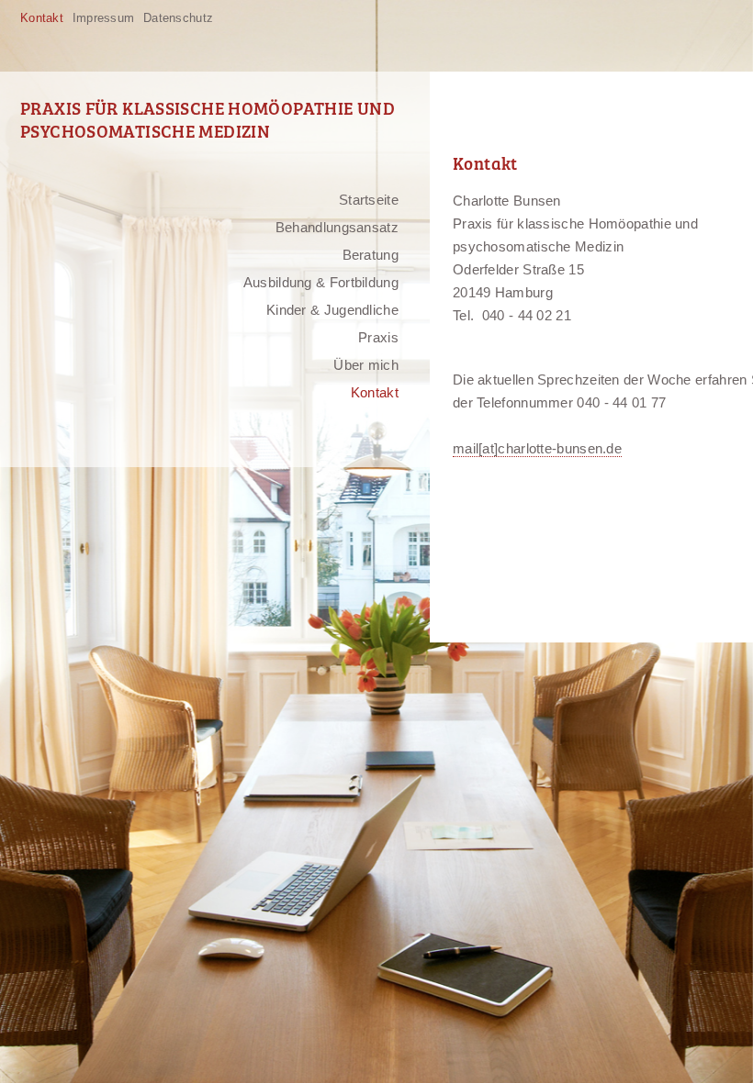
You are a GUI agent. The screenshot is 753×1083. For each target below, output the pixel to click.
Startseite (369, 199)
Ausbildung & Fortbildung (321, 282)
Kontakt (41, 18)
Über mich (366, 365)
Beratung (371, 254)
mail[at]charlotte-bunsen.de (537, 448)
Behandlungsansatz (337, 227)
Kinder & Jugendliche (332, 310)
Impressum (103, 18)
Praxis (378, 337)
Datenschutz (178, 18)
